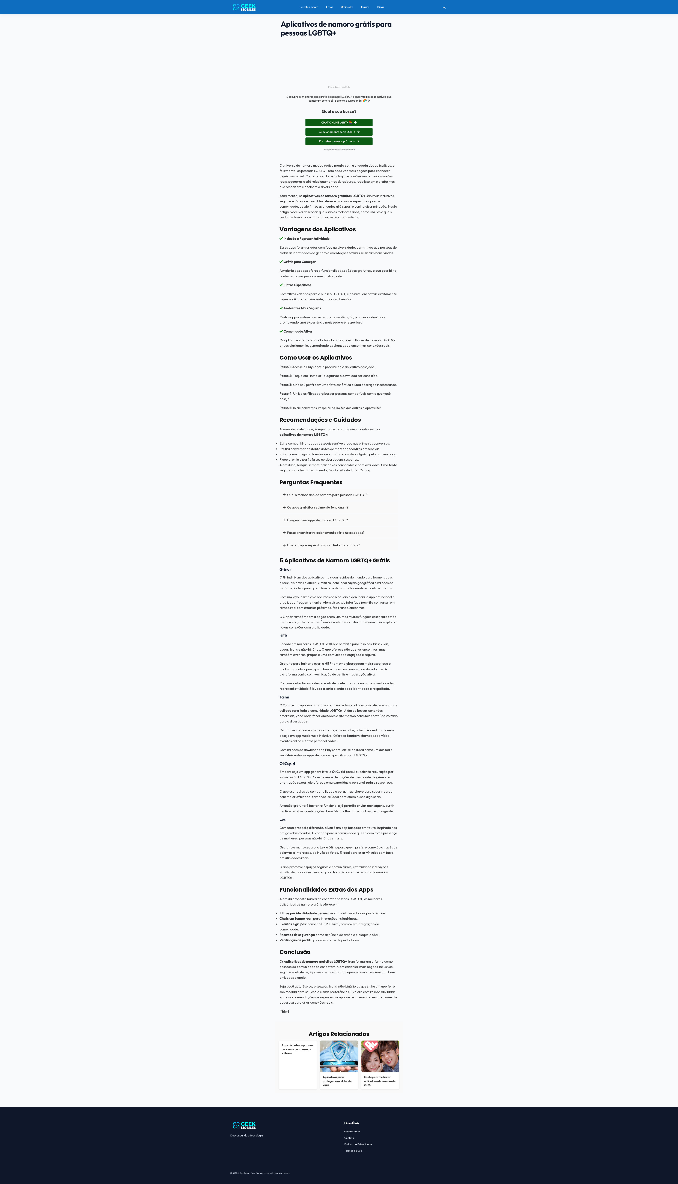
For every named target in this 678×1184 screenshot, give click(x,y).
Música (365, 7)
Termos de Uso (353, 1150)
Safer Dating (360, 470)
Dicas (380, 7)
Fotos (329, 7)
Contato (349, 1137)
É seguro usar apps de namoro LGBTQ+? (317, 520)
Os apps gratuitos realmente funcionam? (317, 507)
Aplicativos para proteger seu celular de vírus (337, 1081)
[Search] (444, 7)
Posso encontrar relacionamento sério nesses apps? (326, 532)
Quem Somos (352, 1131)
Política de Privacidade (358, 1144)
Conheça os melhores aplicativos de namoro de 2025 (380, 1081)
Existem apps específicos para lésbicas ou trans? (323, 545)
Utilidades (347, 7)
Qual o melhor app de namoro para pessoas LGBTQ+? (327, 495)
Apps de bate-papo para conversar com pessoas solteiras (297, 1049)
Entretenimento (308, 7)
